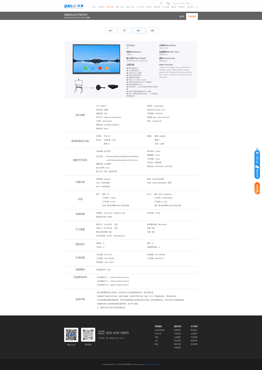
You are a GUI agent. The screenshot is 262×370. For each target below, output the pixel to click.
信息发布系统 (160, 330)
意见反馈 (177, 341)
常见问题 (194, 344)
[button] (197, 9)
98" (152, 30)
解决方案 (177, 344)
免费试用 (177, 330)
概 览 (182, 16)
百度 (156, 337)
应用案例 (177, 348)
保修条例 (194, 341)
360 (156, 341)
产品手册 (194, 337)
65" (110, 30)
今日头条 (158, 334)
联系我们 (194, 330)
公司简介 (194, 334)
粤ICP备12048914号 (152, 364)
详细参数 (192, 16)
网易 (156, 344)
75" (124, 30)
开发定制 (177, 334)
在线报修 (177, 337)
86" (138, 30)
